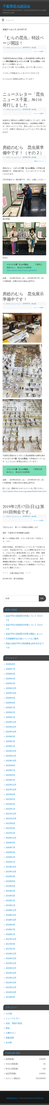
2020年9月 (10, 842)
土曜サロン (11, 1033)
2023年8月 (10, 765)
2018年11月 (11, 915)
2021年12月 (11, 813)
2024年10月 (11, 731)
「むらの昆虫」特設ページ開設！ (23, 40)
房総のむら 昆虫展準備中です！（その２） (23, 149)
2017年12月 (11, 939)
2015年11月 (11, 968)
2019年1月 (10, 905)
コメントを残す (38, 51)
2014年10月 (11, 982)
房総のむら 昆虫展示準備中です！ (23, 296)
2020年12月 (11, 838)
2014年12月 (11, 978)
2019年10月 (11, 871)
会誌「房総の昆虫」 (15, 1023)
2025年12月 (11, 688)
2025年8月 (10, 703)
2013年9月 (10, 997)
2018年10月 (11, 920)
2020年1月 (10, 862)
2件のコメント (39, 161)
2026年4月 (10, 678)
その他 (9, 1013)
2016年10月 (11, 958)
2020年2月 (10, 857)
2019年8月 (10, 881)
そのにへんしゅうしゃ (13, 47)
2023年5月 (10, 775)
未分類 (34, 47)
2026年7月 (10, 669)
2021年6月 (10, 823)
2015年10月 (11, 973)
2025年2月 (10, 712)
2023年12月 (11, 751)
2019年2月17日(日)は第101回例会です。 (23, 509)
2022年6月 (10, 794)
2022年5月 (10, 799)
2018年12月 (11, 910)
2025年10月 (11, 693)
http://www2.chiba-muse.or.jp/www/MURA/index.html (24, 491)
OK (41, 599)
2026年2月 (10, 683)
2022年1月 (10, 809)
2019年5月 (10, 886)
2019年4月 (10, 891)
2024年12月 (11, 722)
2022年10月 (11, 789)
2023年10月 (11, 760)
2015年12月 (11, 963)
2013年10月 (11, 992)
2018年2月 (10, 934)
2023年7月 (10, 770)
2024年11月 (11, 727)
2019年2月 (10, 900)
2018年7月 (10, 929)
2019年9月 (10, 876)
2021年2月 (10, 833)
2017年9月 (10, 944)
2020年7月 (10, 847)
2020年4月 (10, 852)
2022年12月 (11, 785)
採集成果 (10, 1037)
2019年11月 (11, 867)
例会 (8, 1028)
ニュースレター (13, 1018)
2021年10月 (11, 818)
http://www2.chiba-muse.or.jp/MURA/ (22, 270)
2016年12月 (11, 953)
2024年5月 (10, 736)
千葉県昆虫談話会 (16, 6)
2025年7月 (10, 707)
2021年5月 (10, 828)
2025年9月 (10, 698)
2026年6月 (10, 674)
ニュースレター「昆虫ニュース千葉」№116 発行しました (24, 99)
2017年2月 (10, 949)
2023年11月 (11, 756)
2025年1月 (10, 717)
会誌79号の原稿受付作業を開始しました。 (25, 634)
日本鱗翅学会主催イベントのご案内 (22, 638)
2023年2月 (10, 780)
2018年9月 (10, 924)
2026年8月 (10, 664)
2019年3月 (10, 896)
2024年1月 (10, 746)
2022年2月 (10, 804)
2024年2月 (10, 741)
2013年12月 (11, 987)
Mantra (30, 1098)
